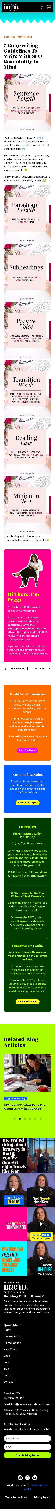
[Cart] (42, 7)
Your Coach (11, 1349)
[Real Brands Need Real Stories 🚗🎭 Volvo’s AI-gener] (41, 1190)
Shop (7, 1355)
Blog (6, 1368)
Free (6, 1362)
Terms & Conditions (16, 1497)
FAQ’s (7, 1375)
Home (7, 1329)
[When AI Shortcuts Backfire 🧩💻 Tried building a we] (14, 1190)
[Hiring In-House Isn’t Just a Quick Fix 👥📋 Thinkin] (41, 1258)
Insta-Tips (9, 37)
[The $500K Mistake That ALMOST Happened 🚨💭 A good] (41, 1224)
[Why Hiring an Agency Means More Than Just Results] (14, 1258)
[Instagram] (27, 1477)
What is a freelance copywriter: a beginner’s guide (23, 1108)
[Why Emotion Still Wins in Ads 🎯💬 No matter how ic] (14, 1224)
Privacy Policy (42, 1497)
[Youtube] (34, 1477)
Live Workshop (12, 1336)
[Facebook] (20, 1477)
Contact (8, 1381)
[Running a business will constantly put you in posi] (14, 1155)
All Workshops (12, 1342)
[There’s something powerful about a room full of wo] (41, 1155)
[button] (14, 1119)
